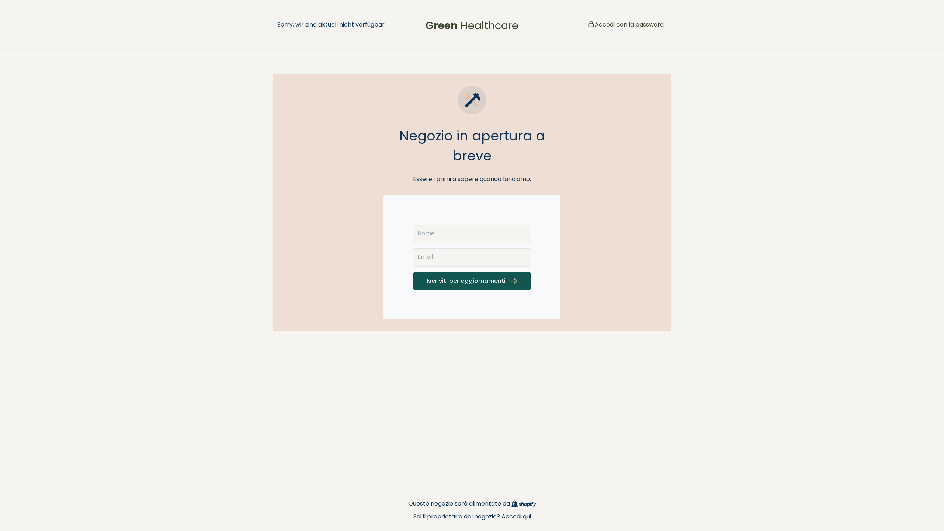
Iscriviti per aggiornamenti (466, 281)
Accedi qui (516, 516)
